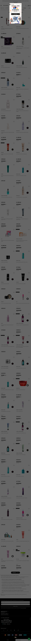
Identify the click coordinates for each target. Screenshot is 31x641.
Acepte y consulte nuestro (15, 16)
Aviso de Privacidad (18, 16)
